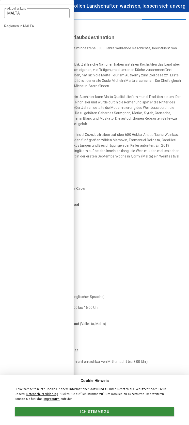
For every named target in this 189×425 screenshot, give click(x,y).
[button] (37, 13)
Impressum (52, 399)
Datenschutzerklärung (42, 394)
